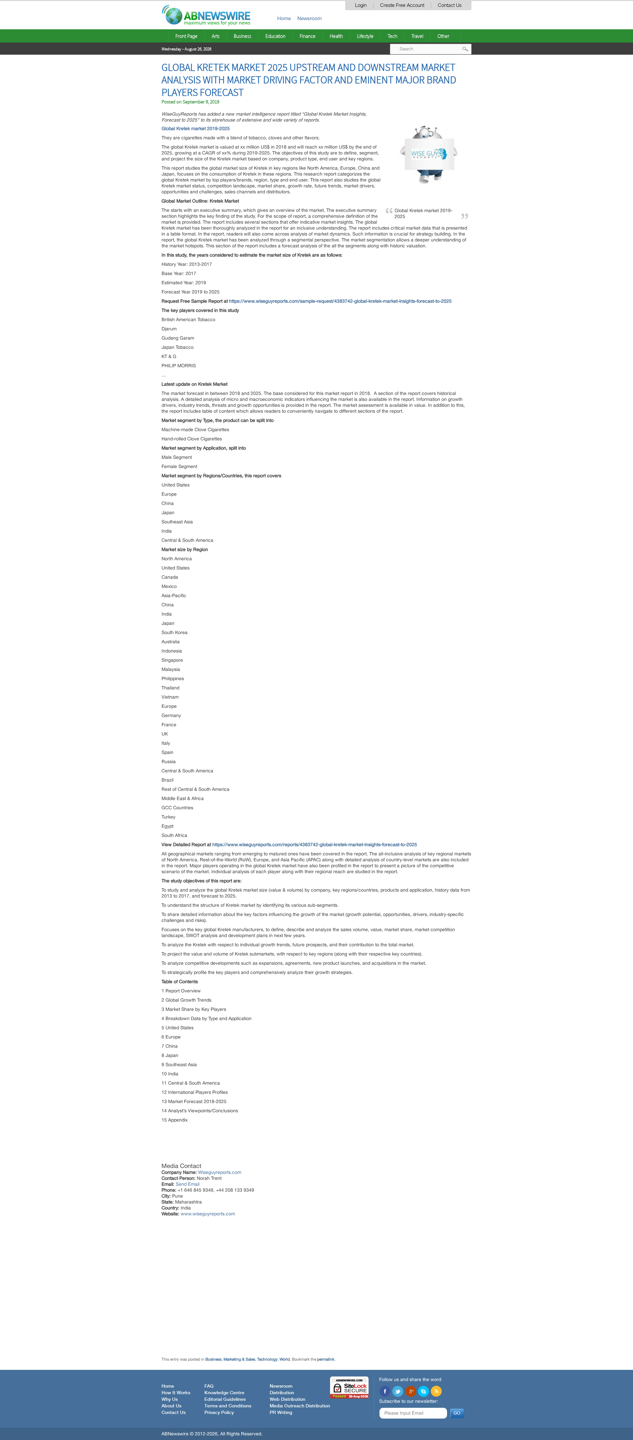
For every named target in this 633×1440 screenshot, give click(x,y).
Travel (417, 36)
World (285, 1359)
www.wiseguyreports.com (208, 1213)
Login (361, 5)
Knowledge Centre (224, 1393)
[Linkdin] (410, 1392)
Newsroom (309, 18)
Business (242, 36)
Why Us (170, 1399)
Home (284, 18)
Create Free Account (402, 5)
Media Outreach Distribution (300, 1406)
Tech (392, 36)
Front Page (186, 36)
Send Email (187, 1184)
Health (336, 36)
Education (275, 36)
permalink (325, 1359)
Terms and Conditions (227, 1406)
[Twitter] (397, 1392)
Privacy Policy (219, 1412)
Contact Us (450, 5)
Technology (267, 1359)
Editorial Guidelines (225, 1399)
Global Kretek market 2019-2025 (196, 128)
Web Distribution (287, 1399)
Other (443, 36)
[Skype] (423, 1392)
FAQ (209, 1386)
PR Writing (281, 1412)
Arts (216, 36)
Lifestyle (365, 36)
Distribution (282, 1393)
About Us (171, 1406)
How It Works (176, 1393)
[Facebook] (384, 1392)
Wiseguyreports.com (219, 1172)
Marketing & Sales (239, 1359)
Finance (308, 36)
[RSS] (436, 1392)
